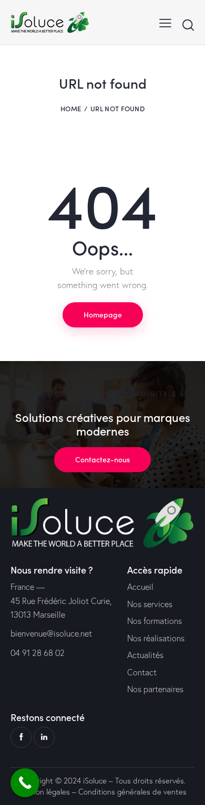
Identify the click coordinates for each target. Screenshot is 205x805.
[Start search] (187, 24)
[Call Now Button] (25, 782)
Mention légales (43, 792)
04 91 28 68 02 (38, 653)
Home (70, 108)
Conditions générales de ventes (132, 792)
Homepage (103, 314)
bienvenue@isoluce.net (51, 633)
